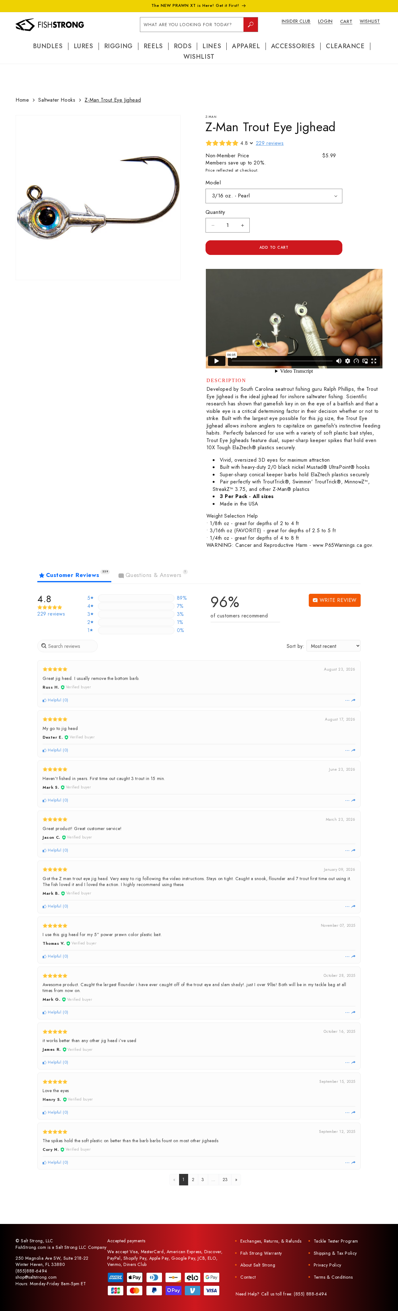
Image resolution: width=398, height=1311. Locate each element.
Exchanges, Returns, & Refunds (270, 1241)
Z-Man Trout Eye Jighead (113, 100)
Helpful (54, 700)
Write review (337, 600)
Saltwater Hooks (56, 100)
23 (225, 1179)
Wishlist (370, 21)
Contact (248, 1277)
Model (213, 182)
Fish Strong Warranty (261, 1253)
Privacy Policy (327, 1265)
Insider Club (296, 21)
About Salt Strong (257, 1265)
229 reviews (270, 143)
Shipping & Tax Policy (335, 1253)
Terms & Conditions (333, 1277)
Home (22, 100)
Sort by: (296, 646)
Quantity (215, 212)
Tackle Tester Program (336, 1241)
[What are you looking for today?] (250, 24)
